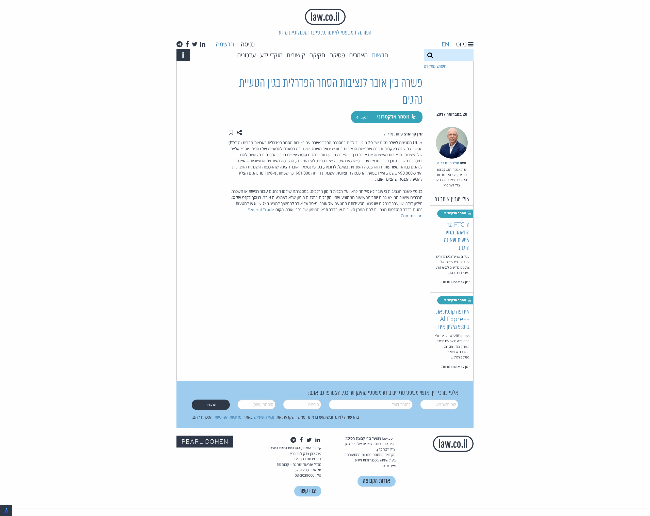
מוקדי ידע (271, 55)
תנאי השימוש (264, 417)
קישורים (296, 55)
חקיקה (317, 55)
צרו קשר (308, 491)
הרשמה (225, 44)
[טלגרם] (179, 44)
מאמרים (358, 55)
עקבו (363, 117)
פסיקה (337, 55)
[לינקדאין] (202, 44)
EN (445, 44)
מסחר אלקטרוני (393, 116)
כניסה (248, 44)
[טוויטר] (194, 44)
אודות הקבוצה (376, 481)
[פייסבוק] (187, 44)
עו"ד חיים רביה (448, 163)
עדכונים (246, 55)
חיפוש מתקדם (435, 66)
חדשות (380, 55)
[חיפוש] (430, 55)
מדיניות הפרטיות (228, 417)
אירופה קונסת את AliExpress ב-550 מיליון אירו (452, 319)
